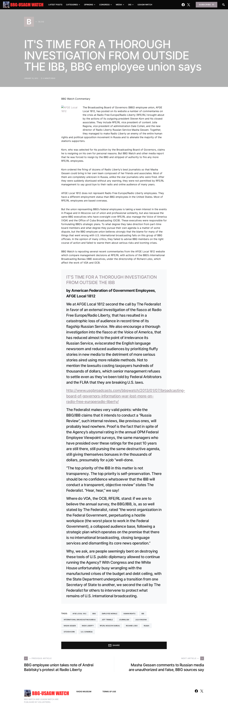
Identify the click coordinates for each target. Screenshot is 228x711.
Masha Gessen (70, 626)
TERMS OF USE (109, 691)
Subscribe (205, 4)
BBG (94, 613)
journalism (124, 620)
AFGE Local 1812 (79, 613)
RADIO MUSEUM (83, 691)
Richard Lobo (132, 626)
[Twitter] (188, 4)
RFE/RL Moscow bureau (110, 626)
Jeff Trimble (107, 620)
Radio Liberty (88, 626)
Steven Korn (69, 632)
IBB (142, 613)
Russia (146, 626)
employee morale (109, 613)
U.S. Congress (86, 632)
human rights (129, 613)
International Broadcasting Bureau (80, 620)
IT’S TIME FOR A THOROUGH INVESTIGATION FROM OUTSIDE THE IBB (111, 279)
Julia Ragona (141, 620)
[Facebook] (183, 4)
